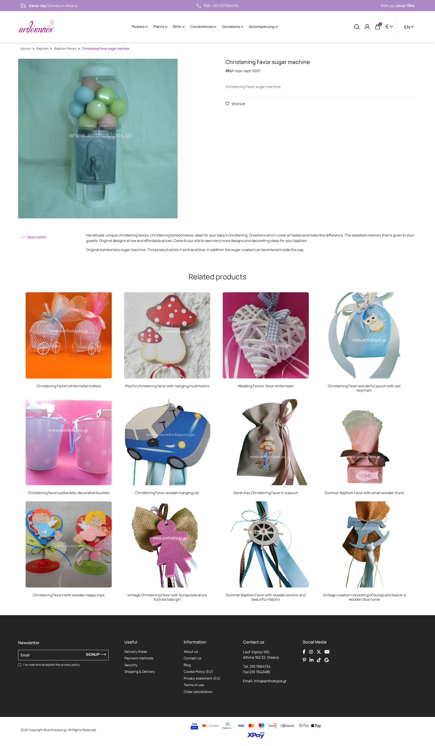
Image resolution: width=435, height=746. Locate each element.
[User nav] (367, 26)
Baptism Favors (65, 48)
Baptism (42, 48)
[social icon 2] (311, 652)
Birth (177, 26)
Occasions (231, 26)
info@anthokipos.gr (270, 680)
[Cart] (377, 27)
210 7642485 (259, 671)
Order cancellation (198, 691)
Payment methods (138, 658)
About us (191, 651)
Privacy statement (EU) (202, 678)
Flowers (138, 26)
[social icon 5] (304, 660)
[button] (235, 104)
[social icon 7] (319, 660)
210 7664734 (260, 666)
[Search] (356, 26)
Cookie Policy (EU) (198, 671)
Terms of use (194, 685)
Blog (187, 665)
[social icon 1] (304, 652)
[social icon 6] (311, 660)
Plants (159, 26)
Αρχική (25, 48)
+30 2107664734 (225, 5)
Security (131, 665)
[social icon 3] (319, 652)
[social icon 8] (326, 660)
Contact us (192, 658)
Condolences (202, 26)
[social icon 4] (327, 652)
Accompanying (262, 26)
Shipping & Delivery (139, 671)
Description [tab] (36, 236)
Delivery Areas (135, 651)
